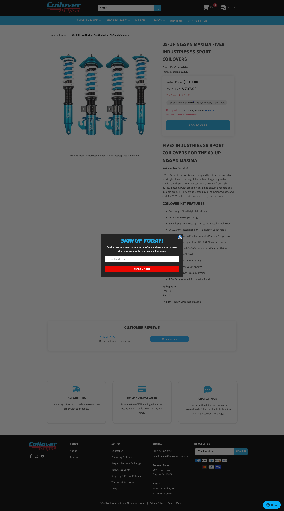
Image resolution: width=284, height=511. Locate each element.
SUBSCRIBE (142, 268)
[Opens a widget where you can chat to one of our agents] (272, 505)
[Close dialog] (180, 237)
